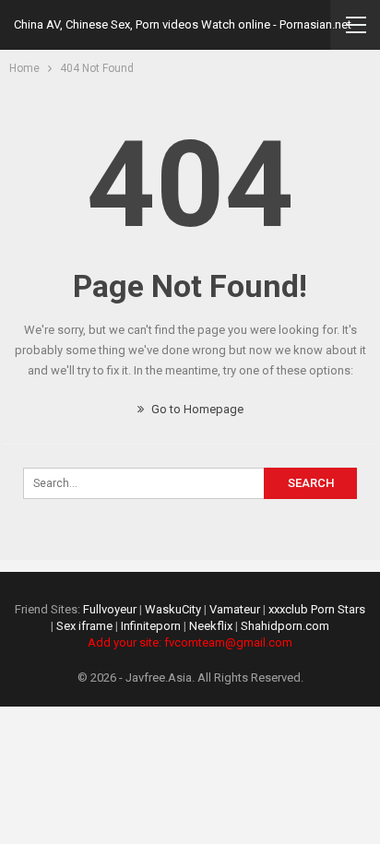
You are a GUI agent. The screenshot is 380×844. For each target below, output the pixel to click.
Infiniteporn (151, 626)
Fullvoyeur (110, 609)
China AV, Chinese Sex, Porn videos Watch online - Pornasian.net (182, 24)
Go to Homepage (195, 409)
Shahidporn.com (285, 626)
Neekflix (210, 626)
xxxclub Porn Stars (316, 609)
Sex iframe (84, 626)
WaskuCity (173, 609)
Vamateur (234, 609)
